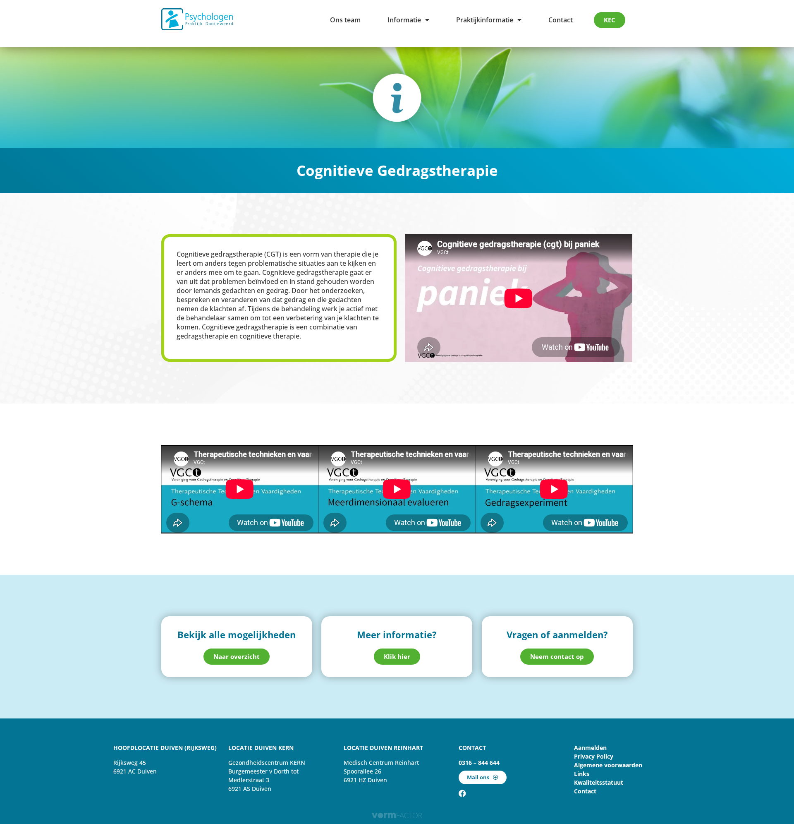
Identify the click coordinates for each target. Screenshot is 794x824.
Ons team (345, 19)
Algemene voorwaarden (608, 765)
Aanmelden (590, 748)
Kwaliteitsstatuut (598, 782)
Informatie (404, 19)
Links (581, 774)
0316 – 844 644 (479, 762)
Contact (560, 19)
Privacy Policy (593, 756)
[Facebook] (462, 793)
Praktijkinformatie (484, 19)
